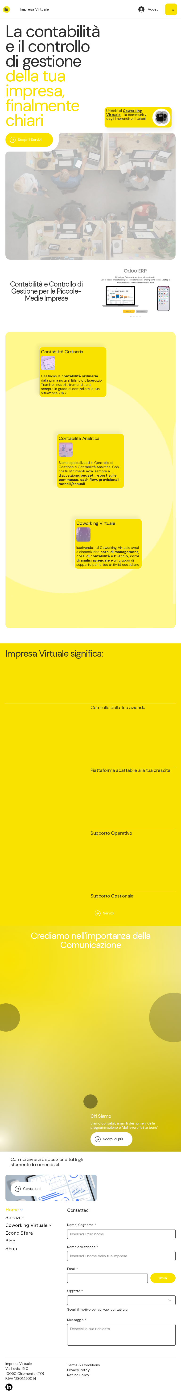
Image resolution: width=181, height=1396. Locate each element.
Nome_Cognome (81, 1225)
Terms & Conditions (83, 1365)
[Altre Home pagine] (21, 1210)
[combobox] (121, 1300)
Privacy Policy (78, 1370)
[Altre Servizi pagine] (22, 1217)
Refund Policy (78, 1375)
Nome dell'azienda (82, 1247)
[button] (173, 9)
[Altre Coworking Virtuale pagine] (50, 1225)
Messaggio (76, 1320)
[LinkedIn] (8, 1387)
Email (72, 1269)
